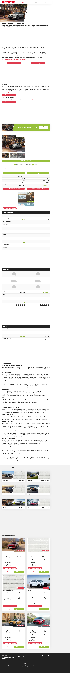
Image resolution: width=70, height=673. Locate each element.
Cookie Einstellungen (23, 658)
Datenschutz (21, 656)
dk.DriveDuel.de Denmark (22, 666)
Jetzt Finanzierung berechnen (13, 63)
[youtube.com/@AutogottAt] (48, 655)
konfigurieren (14, 173)
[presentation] (2, 144)
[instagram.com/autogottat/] (44, 655)
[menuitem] (30, 2)
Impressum (20, 655)
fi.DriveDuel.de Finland (30, 666)
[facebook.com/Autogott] (40, 655)
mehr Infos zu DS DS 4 (6, 92)
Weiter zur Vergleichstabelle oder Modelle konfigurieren (14, 59)
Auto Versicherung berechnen (9, 208)
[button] (38, 2)
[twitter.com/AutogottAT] (42, 655)
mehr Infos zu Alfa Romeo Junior (33, 99)
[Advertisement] (61, 17)
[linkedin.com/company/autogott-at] (46, 655)
